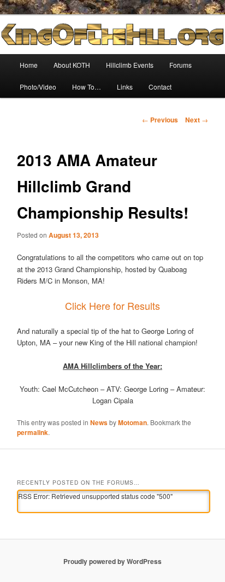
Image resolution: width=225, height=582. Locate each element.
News (99, 422)
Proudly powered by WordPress (112, 561)
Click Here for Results (112, 305)
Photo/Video (38, 86)
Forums (180, 64)
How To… (86, 86)
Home (29, 64)
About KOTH (72, 64)
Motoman (132, 422)
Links (125, 86)
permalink (32, 432)
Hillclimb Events (129, 64)
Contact (160, 86)
